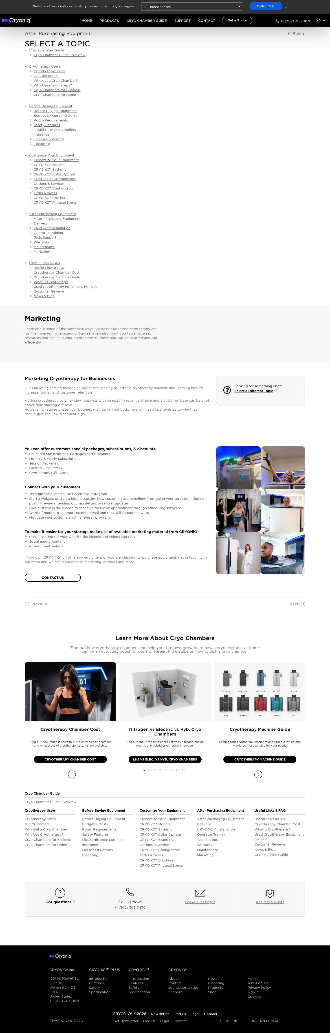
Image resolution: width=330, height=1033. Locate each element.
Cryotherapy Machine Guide (57, 277)
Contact (175, 983)
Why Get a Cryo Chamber (46, 829)
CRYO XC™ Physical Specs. (161, 865)
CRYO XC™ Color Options (54, 174)
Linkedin (235, 1021)
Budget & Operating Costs (55, 115)
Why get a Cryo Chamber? (56, 80)
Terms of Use (258, 983)
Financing (42, 144)
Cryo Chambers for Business (57, 90)
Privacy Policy (259, 987)
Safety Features (47, 125)
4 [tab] (161, 770)
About (173, 978)
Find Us (149, 1021)
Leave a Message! (200, 902)
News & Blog (44, 296)
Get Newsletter (126, 1021)
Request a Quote (270, 902)
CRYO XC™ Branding (157, 839)
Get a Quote (237, 20)
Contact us (53, 577)
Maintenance (44, 247)
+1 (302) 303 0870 (296, 21)
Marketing (42, 251)
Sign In (253, 992)
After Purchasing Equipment (58, 33)
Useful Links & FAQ (44, 263)
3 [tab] (155, 770)
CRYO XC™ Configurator (54, 188)
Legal (164, 1021)
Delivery (41, 223)
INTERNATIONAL (319, 20)
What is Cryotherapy (51, 282)
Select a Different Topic (253, 391)
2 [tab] (150, 770)
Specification (99, 992)
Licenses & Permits (49, 139)
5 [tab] (166, 770)
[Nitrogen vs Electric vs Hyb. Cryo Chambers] (165, 691)
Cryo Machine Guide (271, 854)
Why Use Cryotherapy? (53, 85)
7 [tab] (178, 770)
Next (294, 603)
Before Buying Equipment (50, 106)
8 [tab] (183, 770)
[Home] (16, 20)
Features (96, 983)
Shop (212, 992)
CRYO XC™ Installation (52, 228)
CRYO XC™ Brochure (51, 198)
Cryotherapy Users (44, 66)
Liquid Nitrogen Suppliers (55, 130)
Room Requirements (51, 120)
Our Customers (46, 76)
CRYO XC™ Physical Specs (55, 202)
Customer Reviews (49, 291)
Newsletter (160, 1014)
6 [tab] (172, 770)
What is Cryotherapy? (273, 829)
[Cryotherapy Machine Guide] (260, 691)
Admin (253, 978)
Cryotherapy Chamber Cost (56, 272)
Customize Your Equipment (51, 155)
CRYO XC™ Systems (50, 169)
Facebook (220, 1021)
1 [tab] (144, 770)
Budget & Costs (95, 824)
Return (299, 33)
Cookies (254, 996)
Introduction (99, 978)
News (212, 978)
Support (175, 992)
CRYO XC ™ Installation (216, 829)
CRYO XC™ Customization (55, 179)
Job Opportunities (183, 987)
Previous (39, 603)
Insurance (41, 134)
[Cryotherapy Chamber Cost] (70, 691)
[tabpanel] (70, 715)
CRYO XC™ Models (49, 165)
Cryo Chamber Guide (46, 50)
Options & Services (49, 183)
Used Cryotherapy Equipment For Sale (66, 286)
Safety (94, 987)
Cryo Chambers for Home (55, 95)
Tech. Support (45, 237)
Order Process (45, 193)
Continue (266, 6)
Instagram (227, 1021)
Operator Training (48, 233)
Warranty (41, 242)
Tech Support (208, 839)
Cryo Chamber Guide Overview (60, 55)
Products (215, 987)
